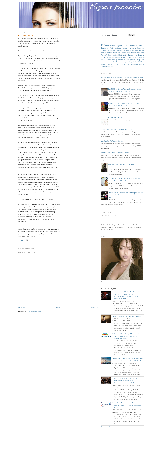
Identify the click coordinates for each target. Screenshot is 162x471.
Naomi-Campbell (132, 64)
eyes (128, 60)
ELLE (125, 64)
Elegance (126, 50)
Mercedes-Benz (111, 62)
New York (132, 57)
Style (134, 48)
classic (117, 64)
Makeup (103, 50)
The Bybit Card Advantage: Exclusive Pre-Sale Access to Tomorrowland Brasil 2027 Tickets (128, 359)
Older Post (94, 307)
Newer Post (21, 307)
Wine (142, 53)
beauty (112, 45)
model (124, 53)
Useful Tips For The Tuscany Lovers (111, 141)
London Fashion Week (109, 53)
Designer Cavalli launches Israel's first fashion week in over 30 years (121, 77)
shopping (103, 62)
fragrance (104, 48)
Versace (118, 62)
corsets (103, 60)
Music (120, 55)
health (103, 57)
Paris (111, 48)
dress (128, 53)
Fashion (105, 45)
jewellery (132, 60)
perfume (118, 48)
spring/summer (105, 66)
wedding (129, 62)
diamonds (108, 60)
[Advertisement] (81, 451)
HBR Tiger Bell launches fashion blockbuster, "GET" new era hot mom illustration (124, 179)
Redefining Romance (27, 35)
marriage (123, 62)
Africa (125, 55)
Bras (142, 62)
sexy (136, 50)
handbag (114, 60)
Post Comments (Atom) (34, 311)
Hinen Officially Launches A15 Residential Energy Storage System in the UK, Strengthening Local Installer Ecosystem (127, 380)
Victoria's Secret (106, 55)
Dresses (130, 55)
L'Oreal (108, 64)
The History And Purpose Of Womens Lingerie (114, 153)
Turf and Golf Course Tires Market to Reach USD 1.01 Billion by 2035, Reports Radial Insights (127, 405)
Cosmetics (140, 48)
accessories (111, 50)
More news (104, 427)
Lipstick (122, 57)
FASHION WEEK (137, 45)
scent (119, 53)
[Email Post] (26, 240)
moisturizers (140, 64)
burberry (141, 57)
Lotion (111, 66)
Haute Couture (116, 57)
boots (135, 55)
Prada (136, 57)
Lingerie (118, 45)
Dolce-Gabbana (122, 60)
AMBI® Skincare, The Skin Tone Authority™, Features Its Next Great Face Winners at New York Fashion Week (125, 194)
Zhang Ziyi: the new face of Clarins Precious (127, 316)
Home (58, 307)
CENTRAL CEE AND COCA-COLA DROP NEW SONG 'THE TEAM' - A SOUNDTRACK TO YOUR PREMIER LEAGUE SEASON (127, 295)
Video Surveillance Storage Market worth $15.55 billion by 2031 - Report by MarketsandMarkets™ (126, 336)
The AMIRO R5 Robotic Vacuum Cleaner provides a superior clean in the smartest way (124, 90)
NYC (126, 57)
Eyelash (103, 64)
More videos (113, 427)
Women (112, 64)
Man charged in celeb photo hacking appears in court (116, 129)
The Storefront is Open (114, 117)
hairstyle (141, 55)
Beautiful (138, 62)
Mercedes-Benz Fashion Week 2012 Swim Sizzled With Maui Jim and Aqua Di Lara (125, 104)
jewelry (138, 60)
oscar (142, 60)
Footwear (108, 57)
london (115, 55)
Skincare (126, 45)
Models (141, 50)
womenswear (135, 53)
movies (121, 64)
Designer (119, 50)
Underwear (127, 48)
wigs (133, 62)
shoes (132, 50)
